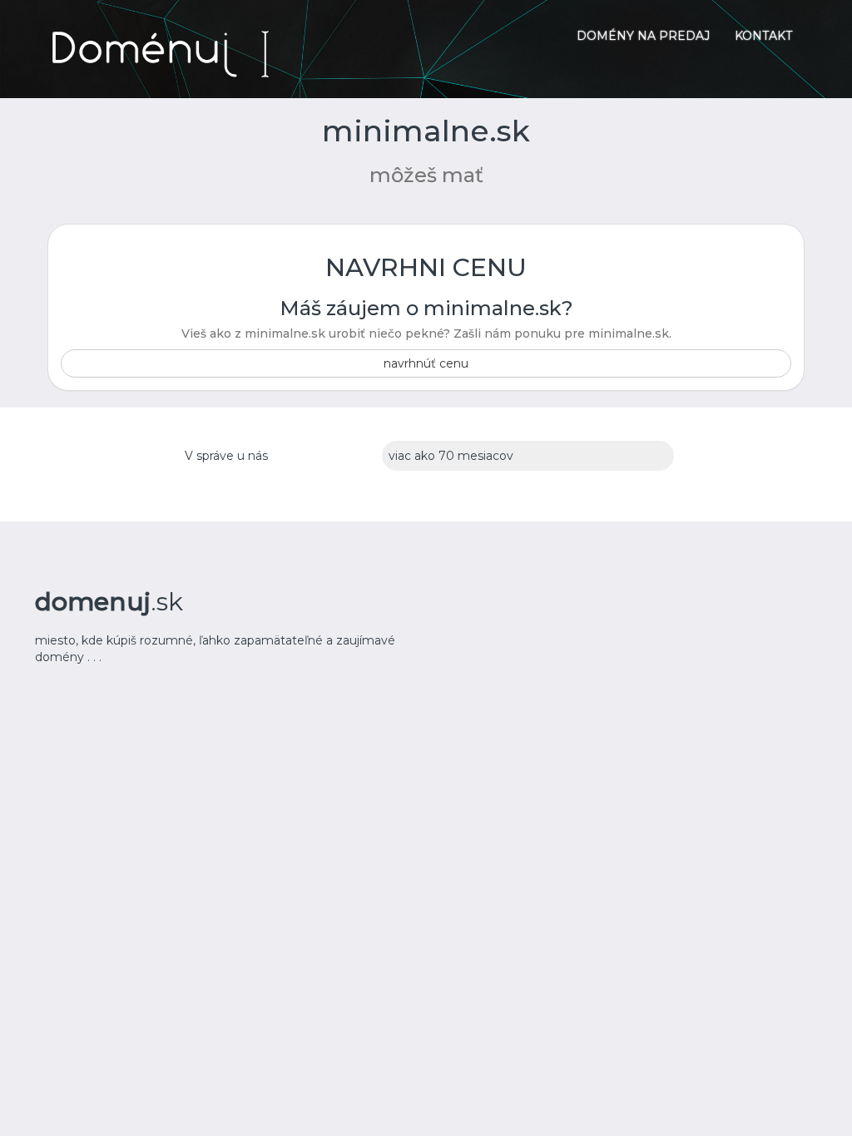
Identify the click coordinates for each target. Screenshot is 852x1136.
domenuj (109, 601)
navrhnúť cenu (426, 363)
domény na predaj (643, 35)
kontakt (763, 35)
